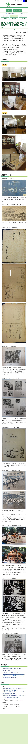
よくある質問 (23, 18)
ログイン (9, 10)
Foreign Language (10, 13)
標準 (21, 0)
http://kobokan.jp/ (19, 700)
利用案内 (5, 18)
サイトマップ (24, 13)
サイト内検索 (17, 13)
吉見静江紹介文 (10, 677)
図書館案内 (14, 18)
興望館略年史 (10, 672)
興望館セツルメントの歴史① (13, 674)
